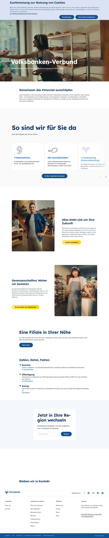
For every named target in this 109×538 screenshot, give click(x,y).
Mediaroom (59, 505)
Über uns (8, 505)
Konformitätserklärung (48, 535)
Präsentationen (35, 519)
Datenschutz (19, 535)
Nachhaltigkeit (35, 509)
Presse (58, 509)
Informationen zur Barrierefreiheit (33, 535)
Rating (32, 526)
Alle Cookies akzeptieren (86, 17)
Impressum (7, 535)
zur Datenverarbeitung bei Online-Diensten (23, 13)
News (58, 512)
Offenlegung (34, 522)
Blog (57, 516)
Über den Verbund (36, 505)
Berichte (33, 516)
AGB (13, 535)
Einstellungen (66, 17)
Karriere (7, 509)
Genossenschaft (35, 512)
